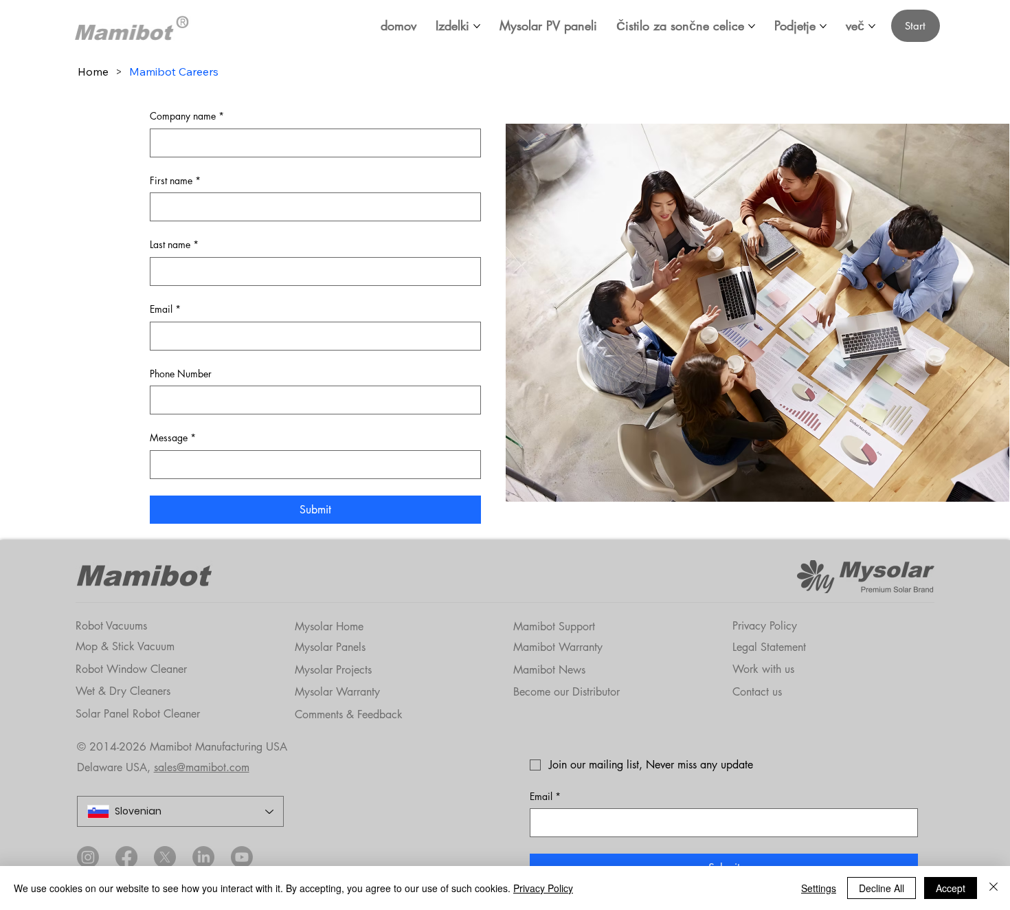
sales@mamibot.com (201, 767)
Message (173, 437)
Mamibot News (549, 670)
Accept (950, 888)
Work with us (763, 669)
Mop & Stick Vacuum (125, 646)
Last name (174, 244)
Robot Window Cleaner (131, 669)
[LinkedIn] (203, 857)
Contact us (757, 692)
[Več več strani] (871, 26)
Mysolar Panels (330, 647)
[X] (165, 857)
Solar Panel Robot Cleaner (138, 714)
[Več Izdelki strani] (476, 26)
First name (175, 180)
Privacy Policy (764, 626)
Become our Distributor (566, 692)
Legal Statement (769, 647)
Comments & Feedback (349, 714)
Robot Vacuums (111, 626)
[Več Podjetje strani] (823, 26)
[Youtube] (242, 857)
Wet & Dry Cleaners (123, 691)
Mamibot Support (554, 626)
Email (165, 308)
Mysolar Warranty (337, 692)
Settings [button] (818, 888)
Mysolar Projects (333, 670)
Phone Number (181, 373)
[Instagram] (88, 857)
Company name (187, 115)
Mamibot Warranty (558, 647)
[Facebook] (126, 857)
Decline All (881, 888)
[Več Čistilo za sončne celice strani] (751, 26)
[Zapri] (993, 888)
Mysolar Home (329, 626)
